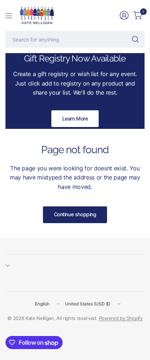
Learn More (75, 118)
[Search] (135, 39)
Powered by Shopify (121, 318)
